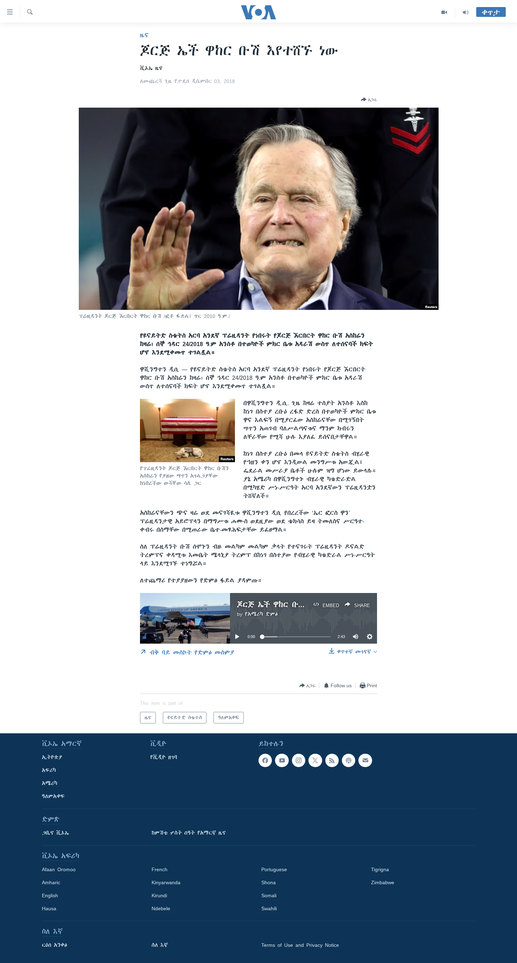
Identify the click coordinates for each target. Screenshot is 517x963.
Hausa (49, 908)
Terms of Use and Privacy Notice (300, 945)
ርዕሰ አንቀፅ (54, 945)
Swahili (269, 908)
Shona (268, 882)
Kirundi (159, 895)
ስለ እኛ (160, 945)
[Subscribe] (365, 760)
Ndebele (161, 908)
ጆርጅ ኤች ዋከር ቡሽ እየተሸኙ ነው (292, 604)
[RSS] (332, 760)
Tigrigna (380, 869)
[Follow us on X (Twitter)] (315, 760)
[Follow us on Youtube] (281, 760)
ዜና (144, 35)
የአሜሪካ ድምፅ (261, 614)
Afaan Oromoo (59, 869)
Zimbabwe (382, 882)
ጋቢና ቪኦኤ (55, 833)
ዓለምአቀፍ (53, 796)
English (50, 895)
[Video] (444, 12)
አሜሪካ (49, 783)
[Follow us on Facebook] (265, 760)
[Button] (369, 99)
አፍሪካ (49, 770)
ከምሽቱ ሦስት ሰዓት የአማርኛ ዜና (189, 833)
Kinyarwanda (166, 882)
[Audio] (465, 12)
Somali (268, 895)
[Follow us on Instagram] (298, 760)
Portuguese (274, 869)
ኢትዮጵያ (52, 757)
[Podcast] (348, 760)
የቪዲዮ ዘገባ (163, 757)
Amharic (51, 882)
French (159, 869)
